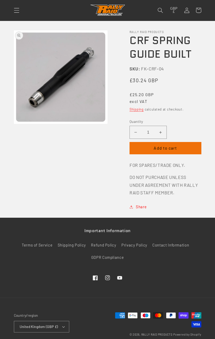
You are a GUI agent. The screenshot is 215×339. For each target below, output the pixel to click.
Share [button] (141, 206)
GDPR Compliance (107, 257)
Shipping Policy (72, 245)
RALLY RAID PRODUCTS (157, 334)
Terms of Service (37, 245)
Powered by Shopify (187, 334)
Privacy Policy (134, 245)
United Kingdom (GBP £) (39, 326)
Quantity (136, 121)
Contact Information (170, 245)
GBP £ (174, 10)
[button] (16, 10)
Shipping (137, 109)
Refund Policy (103, 245)
